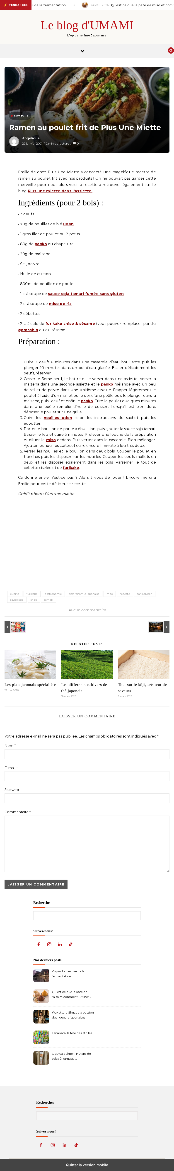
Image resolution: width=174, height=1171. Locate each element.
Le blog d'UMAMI (87, 25)
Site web (12, 790)
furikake (71, 468)
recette (125, 593)
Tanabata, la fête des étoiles (72, 1033)
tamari (48, 599)
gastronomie (53, 593)
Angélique (31, 138)
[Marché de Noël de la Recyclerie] (159, 627)
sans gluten (144, 593)
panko (41, 244)
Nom (10, 745)
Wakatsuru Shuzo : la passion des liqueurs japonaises (73, 1015)
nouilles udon (58, 418)
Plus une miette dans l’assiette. (60, 191)
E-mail (11, 768)
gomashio (28, 330)
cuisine (14, 593)
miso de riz (60, 304)
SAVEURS (21, 115)
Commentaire (18, 812)
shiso (34, 599)
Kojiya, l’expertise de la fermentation (68, 973)
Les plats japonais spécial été (30, 684)
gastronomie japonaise (84, 593)
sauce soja (17, 599)
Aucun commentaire (87, 610)
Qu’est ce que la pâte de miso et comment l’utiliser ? (71, 994)
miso (51, 440)
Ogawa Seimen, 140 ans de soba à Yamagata (71, 1056)
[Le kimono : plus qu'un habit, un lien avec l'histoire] (15, 627)
